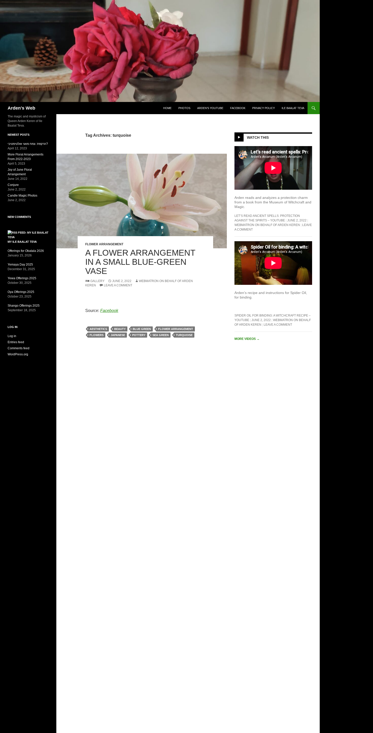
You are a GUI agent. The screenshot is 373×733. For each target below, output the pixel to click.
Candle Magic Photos (22, 195)
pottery (138, 335)
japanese (118, 335)
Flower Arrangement (104, 244)
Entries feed (16, 342)
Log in (12, 336)
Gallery (97, 281)
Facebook (237, 108)
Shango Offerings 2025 (24, 305)
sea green (160, 335)
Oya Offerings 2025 (21, 292)
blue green (142, 328)
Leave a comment (118, 285)
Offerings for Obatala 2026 (26, 251)
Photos (184, 108)
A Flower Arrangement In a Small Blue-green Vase (140, 262)
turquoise (184, 335)
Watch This (258, 137)
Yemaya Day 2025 (20, 264)
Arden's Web (21, 108)
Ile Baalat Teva (293, 108)
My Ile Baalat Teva (22, 241)
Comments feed (18, 348)
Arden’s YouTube (210, 108)
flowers (97, 335)
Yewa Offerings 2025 (22, 278)
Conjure (13, 185)
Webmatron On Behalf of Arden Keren (267, 225)
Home (167, 108)
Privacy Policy (263, 108)
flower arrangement (175, 328)
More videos (247, 339)
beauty (120, 328)
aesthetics (98, 328)
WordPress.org (18, 354)
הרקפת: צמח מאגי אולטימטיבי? (28, 144)
